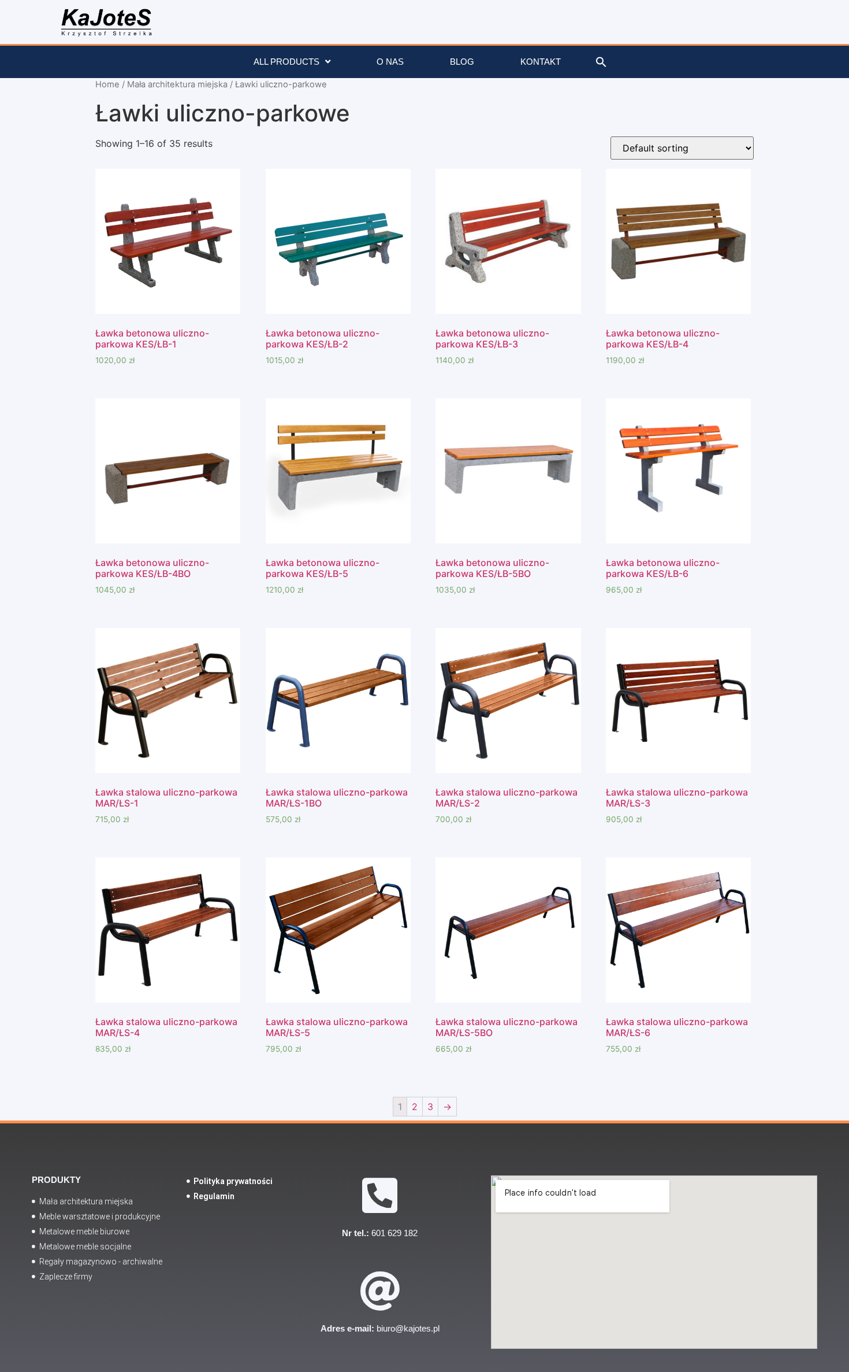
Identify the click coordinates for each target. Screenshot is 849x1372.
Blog (462, 61)
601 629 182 (380, 1233)
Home (107, 84)
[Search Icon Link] (601, 62)
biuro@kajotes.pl (380, 1328)
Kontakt (540, 61)
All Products (286, 61)
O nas (390, 61)
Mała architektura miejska (177, 84)
